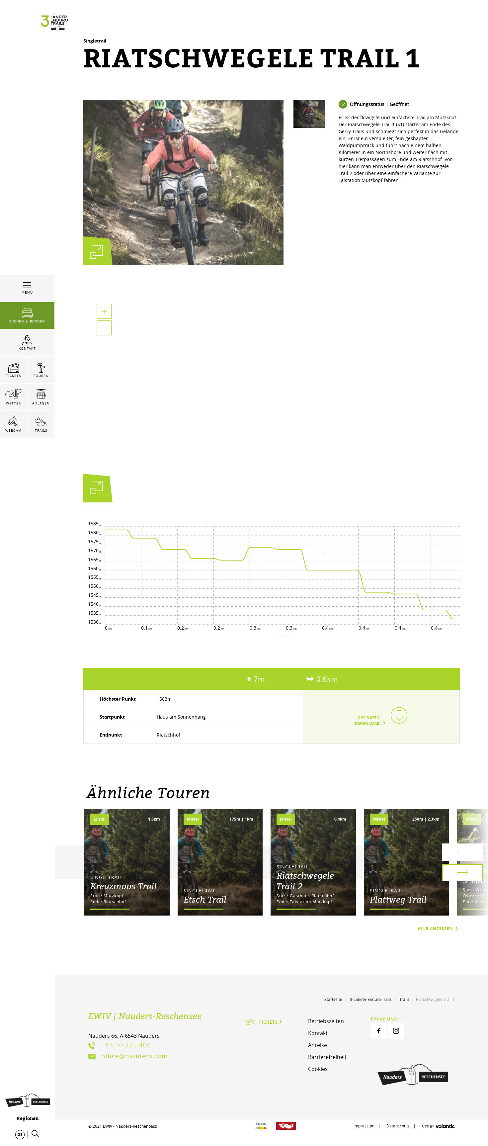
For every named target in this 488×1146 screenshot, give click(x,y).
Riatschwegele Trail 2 (305, 880)
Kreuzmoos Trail (123, 886)
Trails (404, 999)
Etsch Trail (205, 899)
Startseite (333, 999)
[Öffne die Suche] (35, 1133)
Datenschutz (398, 1125)
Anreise (317, 1045)
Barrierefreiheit (327, 1057)
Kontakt (318, 1033)
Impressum (364, 1125)
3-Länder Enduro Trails (371, 999)
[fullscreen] (96, 252)
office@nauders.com (134, 1056)
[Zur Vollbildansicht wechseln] (96, 489)
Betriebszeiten (326, 1021)
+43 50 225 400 (126, 1045)
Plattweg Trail (398, 899)
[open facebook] (379, 1031)
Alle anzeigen (436, 928)
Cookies (318, 1069)
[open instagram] (396, 1031)
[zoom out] (104, 327)
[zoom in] (104, 311)
